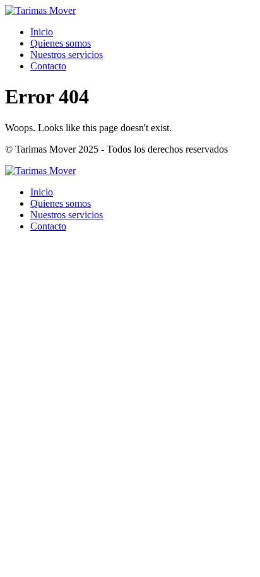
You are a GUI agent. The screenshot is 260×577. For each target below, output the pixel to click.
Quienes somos (60, 43)
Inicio (41, 31)
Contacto (48, 66)
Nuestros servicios (66, 54)
